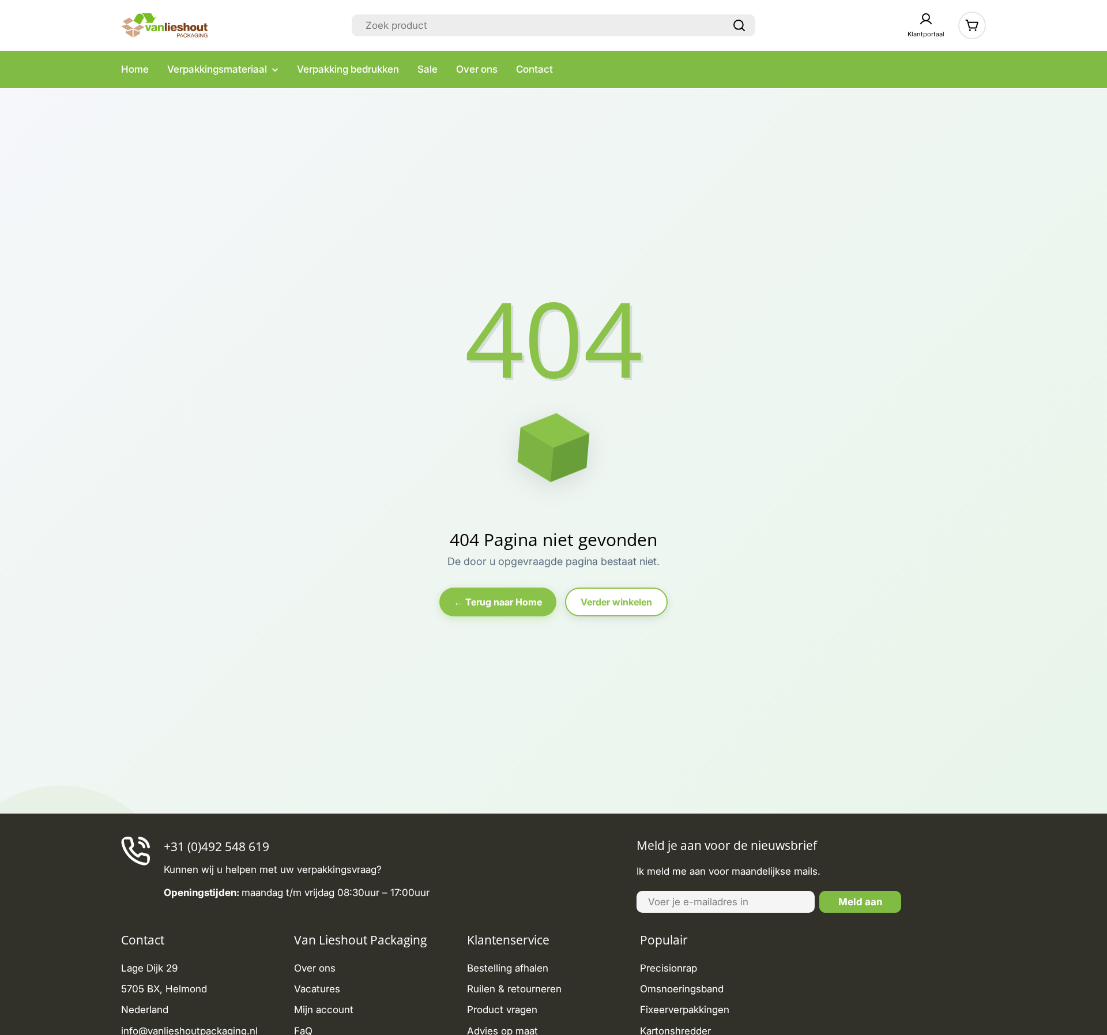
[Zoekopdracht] (739, 25)
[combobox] (553, 25)
